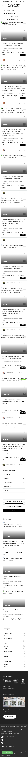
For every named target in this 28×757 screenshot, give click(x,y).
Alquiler (8, 686)
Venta (24, 23)
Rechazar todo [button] (20, 752)
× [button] (26, 725)
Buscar (14, 511)
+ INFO (23, 55)
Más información (9, 731)
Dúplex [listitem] (6, 667)
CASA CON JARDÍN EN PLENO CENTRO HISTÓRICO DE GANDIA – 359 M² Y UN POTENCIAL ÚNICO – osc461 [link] (13, 543)
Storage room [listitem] (7, 661)
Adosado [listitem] (6, 656)
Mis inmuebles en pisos (8, 688)
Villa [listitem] (6, 648)
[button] (14, 506)
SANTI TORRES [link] (9, 60)
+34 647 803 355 (5, 1)
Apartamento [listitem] (7, 641)
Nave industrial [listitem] (8, 651)
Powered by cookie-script (6, 755)
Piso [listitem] (5, 636)
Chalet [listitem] (6, 646)
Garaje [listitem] (6, 664)
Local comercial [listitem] (8, 638)
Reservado (23, 379)
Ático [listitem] (5, 654)
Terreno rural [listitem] (7, 659)
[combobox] (16, 19)
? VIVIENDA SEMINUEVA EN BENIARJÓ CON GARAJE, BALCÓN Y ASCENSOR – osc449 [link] (13, 401)
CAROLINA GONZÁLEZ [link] (10, 193)
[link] (14, 31)
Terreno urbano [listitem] (8, 633)
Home (4, 10)
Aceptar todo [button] (7, 752)
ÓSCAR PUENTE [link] (9, 150)
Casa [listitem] (5, 643)
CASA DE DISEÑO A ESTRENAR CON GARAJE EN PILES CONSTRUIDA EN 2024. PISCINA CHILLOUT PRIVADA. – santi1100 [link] (13, 89)
